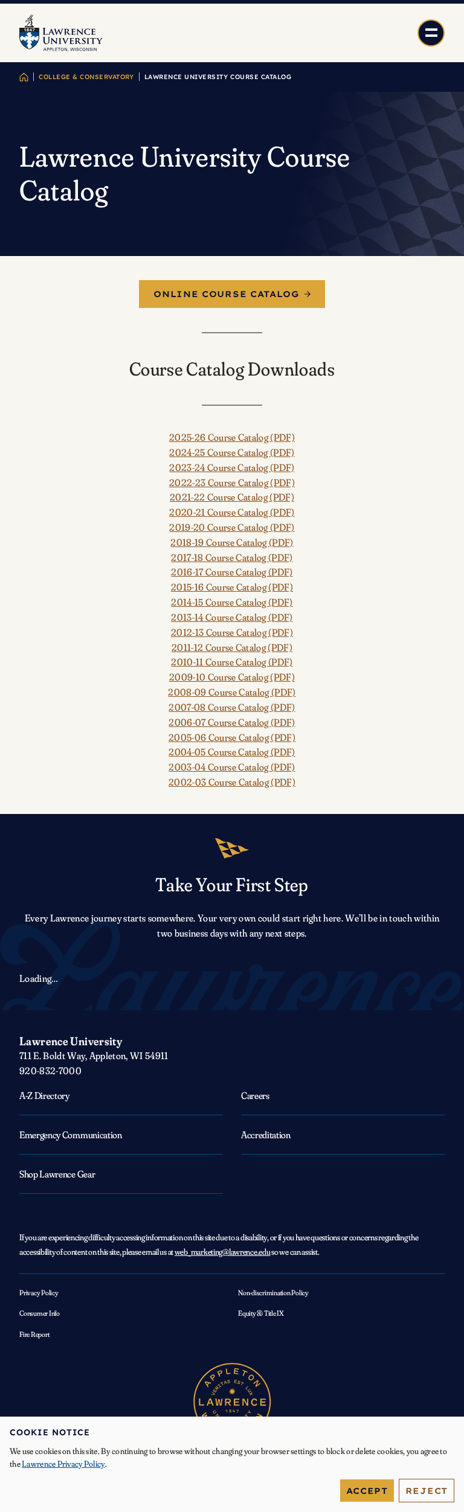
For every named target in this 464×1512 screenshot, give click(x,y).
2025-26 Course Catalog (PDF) (232, 437)
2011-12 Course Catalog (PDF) (232, 647)
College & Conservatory (86, 77)
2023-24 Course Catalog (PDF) (231, 467)
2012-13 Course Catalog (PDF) (232, 632)
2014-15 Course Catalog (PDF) (231, 602)
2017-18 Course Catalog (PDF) (231, 557)
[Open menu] (431, 32)
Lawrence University (70, 1041)
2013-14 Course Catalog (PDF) (231, 617)
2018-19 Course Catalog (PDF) (231, 542)
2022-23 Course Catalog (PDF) (232, 482)
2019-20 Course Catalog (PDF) (231, 527)
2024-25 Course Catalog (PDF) (231, 452)
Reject (426, 1490)
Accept (367, 1490)
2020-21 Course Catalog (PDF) (231, 512)
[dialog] (232, 1464)
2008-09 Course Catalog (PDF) (231, 692)
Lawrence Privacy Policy (63, 1463)
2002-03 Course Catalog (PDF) (232, 782)
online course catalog (226, 294)
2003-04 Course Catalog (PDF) (232, 767)
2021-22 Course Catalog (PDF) (232, 497)
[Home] (23, 77)
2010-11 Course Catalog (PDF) (231, 662)
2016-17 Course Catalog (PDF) (231, 572)
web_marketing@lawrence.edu (223, 1251)
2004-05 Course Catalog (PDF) (232, 752)
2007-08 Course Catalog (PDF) (232, 707)
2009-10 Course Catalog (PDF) (232, 677)
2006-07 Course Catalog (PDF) (232, 722)
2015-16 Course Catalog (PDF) (232, 587)
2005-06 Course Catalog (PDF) (232, 737)
